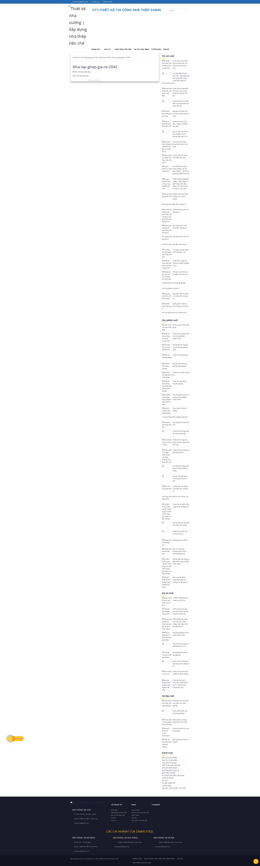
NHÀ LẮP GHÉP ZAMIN (169, 768)
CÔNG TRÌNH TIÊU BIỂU (123, 49)
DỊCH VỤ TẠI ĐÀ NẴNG (170, 760)
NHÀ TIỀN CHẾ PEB (168, 773)
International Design (169, 763)
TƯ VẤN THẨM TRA (168, 783)
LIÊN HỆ (166, 49)
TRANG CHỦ (95, 49)
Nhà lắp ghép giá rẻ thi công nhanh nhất (95, 57)
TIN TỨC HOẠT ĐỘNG (141, 49)
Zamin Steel (136, 810)
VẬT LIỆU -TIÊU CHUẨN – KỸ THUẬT (174, 788)
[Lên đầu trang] (255, 861)
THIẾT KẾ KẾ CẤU (168, 778)
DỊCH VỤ (107, 49)
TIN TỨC (165, 780)
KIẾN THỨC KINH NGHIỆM (171, 765)
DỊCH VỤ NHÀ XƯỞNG (169, 758)
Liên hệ (113, 820)
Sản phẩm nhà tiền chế (119, 812)
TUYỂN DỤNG (156, 49)
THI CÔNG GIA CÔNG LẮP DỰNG (173, 775)
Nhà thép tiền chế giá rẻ (170, 770)
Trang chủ (76, 57)
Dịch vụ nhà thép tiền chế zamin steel (159, 859)
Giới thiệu (114, 810)
